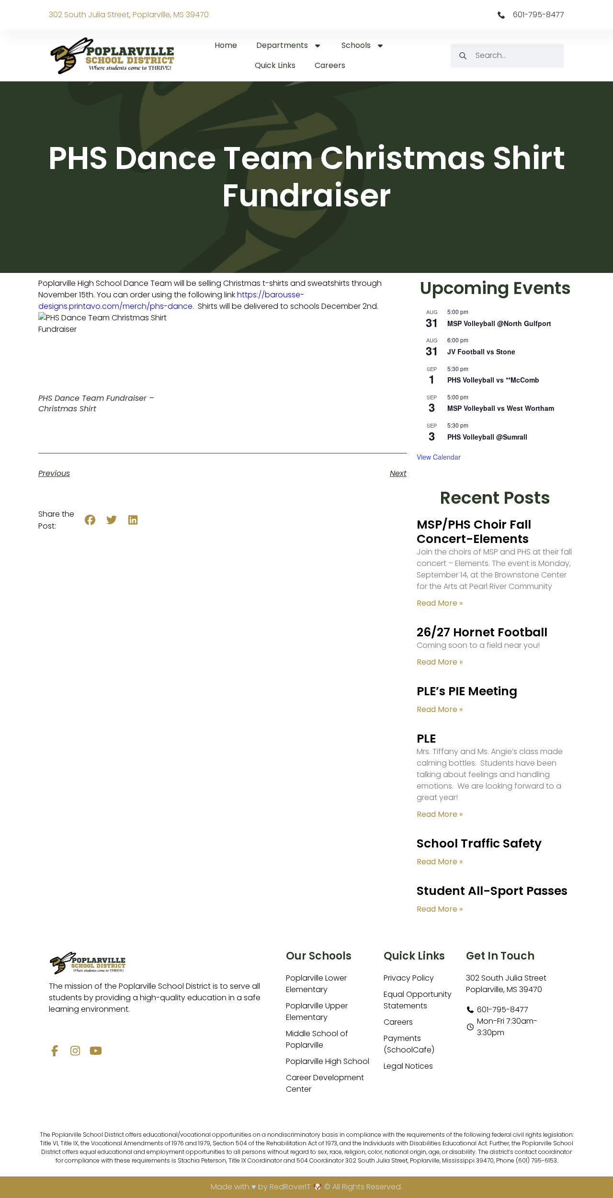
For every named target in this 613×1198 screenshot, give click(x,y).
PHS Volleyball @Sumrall (487, 436)
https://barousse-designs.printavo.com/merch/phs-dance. (171, 300)
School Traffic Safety (479, 843)
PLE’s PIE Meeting (467, 691)
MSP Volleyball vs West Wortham (500, 408)
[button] (90, 520)
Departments (282, 45)
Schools (356, 45)
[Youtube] (95, 1050)
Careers (330, 65)
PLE (426, 738)
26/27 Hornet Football (482, 632)
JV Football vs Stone (481, 351)
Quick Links (275, 65)
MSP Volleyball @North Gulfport (499, 323)
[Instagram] (74, 1050)
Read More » (440, 603)
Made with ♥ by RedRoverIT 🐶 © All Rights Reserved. (306, 1186)
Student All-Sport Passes (492, 890)
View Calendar (439, 457)
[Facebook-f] (54, 1050)
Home (226, 45)
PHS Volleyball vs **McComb (493, 379)
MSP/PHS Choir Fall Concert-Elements (474, 531)
